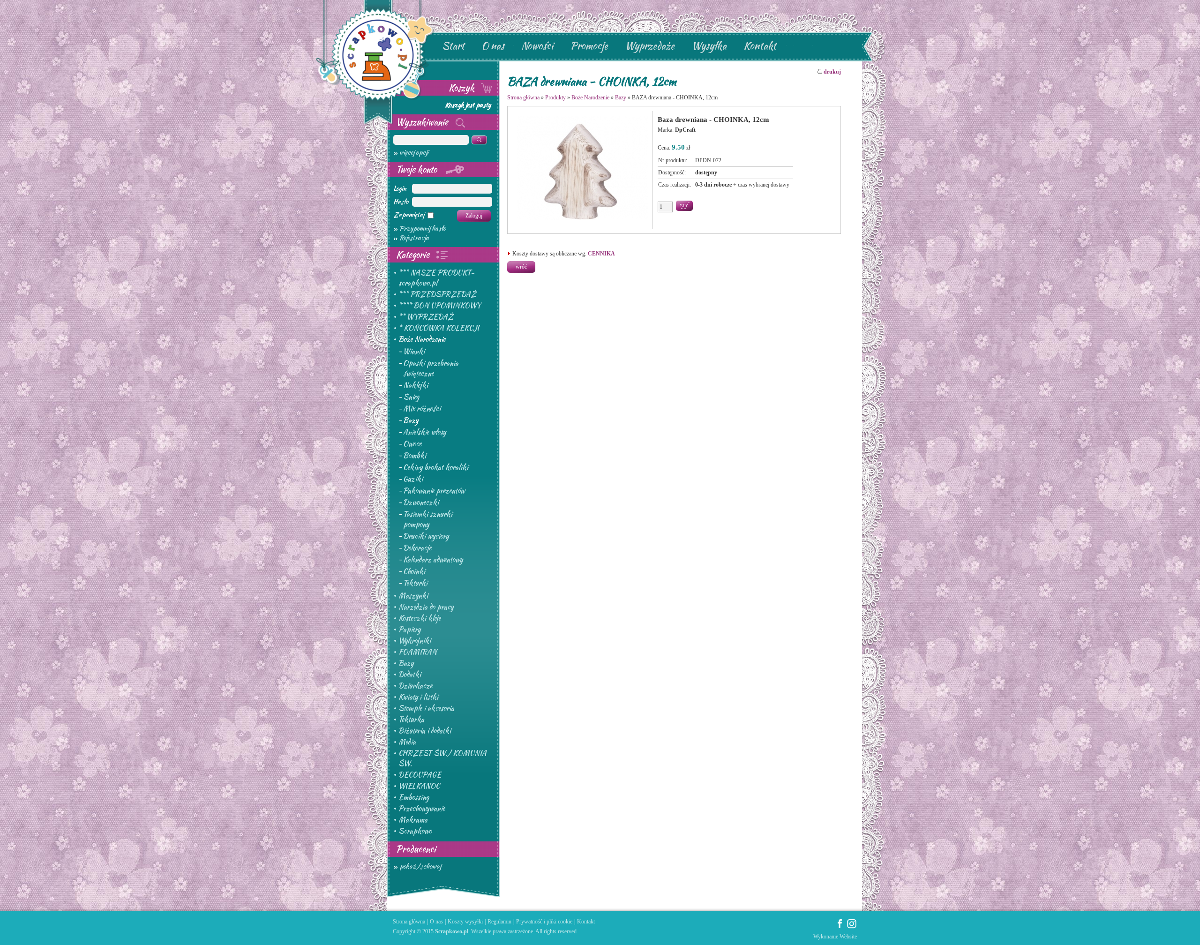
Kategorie (414, 254)
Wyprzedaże (650, 45)
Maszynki (413, 596)
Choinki (414, 571)
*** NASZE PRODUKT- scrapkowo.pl (436, 278)
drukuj (831, 71)
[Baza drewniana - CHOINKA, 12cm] (582, 220)
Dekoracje (417, 548)
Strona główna (523, 97)
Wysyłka (709, 45)
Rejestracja (414, 237)
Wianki (414, 351)
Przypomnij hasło (422, 228)
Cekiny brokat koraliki (435, 467)
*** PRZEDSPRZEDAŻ (437, 294)
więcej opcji (413, 152)
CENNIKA (601, 253)
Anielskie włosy (424, 432)
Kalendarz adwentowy (433, 560)
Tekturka (411, 719)
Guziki (413, 479)
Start (453, 45)
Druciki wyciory (426, 536)
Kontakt (759, 45)
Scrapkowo (415, 831)
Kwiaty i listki (418, 697)
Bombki (414, 455)
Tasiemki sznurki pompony (427, 519)
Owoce (412, 444)
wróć (521, 266)
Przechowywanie (421, 808)
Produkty (555, 97)
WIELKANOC (419, 786)
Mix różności (422, 409)
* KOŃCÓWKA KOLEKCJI (438, 328)
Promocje (589, 45)
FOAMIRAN (417, 652)
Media (407, 742)
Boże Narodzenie (421, 339)
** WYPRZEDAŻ (425, 317)
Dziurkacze (415, 686)
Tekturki (415, 583)
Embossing (413, 797)
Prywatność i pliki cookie (544, 921)
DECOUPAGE (419, 775)
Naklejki (415, 385)
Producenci (416, 848)
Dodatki (409, 674)
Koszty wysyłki (465, 921)
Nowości (537, 45)
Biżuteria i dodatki (424, 731)
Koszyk (463, 87)
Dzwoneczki (421, 502)
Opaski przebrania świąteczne (430, 368)
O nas (492, 45)
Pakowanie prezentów (434, 491)
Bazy (410, 420)
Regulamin (499, 921)
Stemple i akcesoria (426, 708)
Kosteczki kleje (419, 618)
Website (848, 936)
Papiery (409, 629)
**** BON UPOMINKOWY (439, 305)
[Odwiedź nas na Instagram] (852, 926)
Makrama (413, 820)
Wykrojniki (414, 641)
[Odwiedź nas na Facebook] (840, 926)
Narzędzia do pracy (425, 607)
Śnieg (411, 397)
